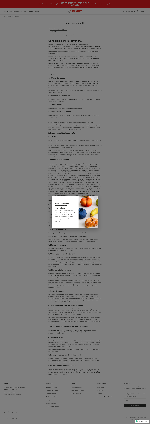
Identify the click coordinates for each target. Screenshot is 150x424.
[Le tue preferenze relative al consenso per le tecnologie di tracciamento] (142, 421)
